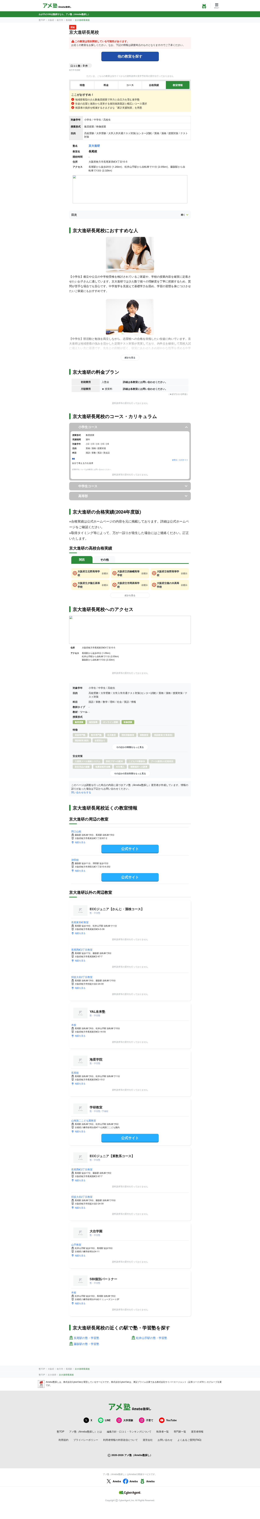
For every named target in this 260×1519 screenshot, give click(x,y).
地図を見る (80, 842)
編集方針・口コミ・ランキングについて (129, 1431)
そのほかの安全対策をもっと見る (130, 773)
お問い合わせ (165, 1440)
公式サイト (130, 848)
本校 (73, 1024)
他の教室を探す (130, 56)
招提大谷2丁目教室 (82, 977)
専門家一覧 (180, 1431)
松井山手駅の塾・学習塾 (151, 1338)
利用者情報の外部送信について (120, 1440)
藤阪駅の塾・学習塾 (86, 1344)
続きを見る (130, 357)
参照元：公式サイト (180, 460)
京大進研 (94, 146)
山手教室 (76, 1244)
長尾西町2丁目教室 (82, 949)
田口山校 (76, 831)
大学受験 (128, 1420)
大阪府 (51, 19)
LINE (108, 1420)
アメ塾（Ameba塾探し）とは (85, 1431)
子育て (149, 1420)
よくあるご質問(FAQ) (189, 1440)
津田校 (75, 859)
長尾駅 (69, 19)
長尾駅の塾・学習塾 (86, 1338)
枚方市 (60, 19)
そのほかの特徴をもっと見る (130, 747)
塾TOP (42, 19)
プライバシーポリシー (85, 1440)
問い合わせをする (81, 792)
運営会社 (148, 1440)
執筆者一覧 (162, 1431)
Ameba (117, 1481)
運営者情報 (197, 1431)
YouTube (171, 1420)
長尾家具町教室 (80, 922)
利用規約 (63, 1440)
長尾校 (75, 1072)
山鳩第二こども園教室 (83, 1120)
